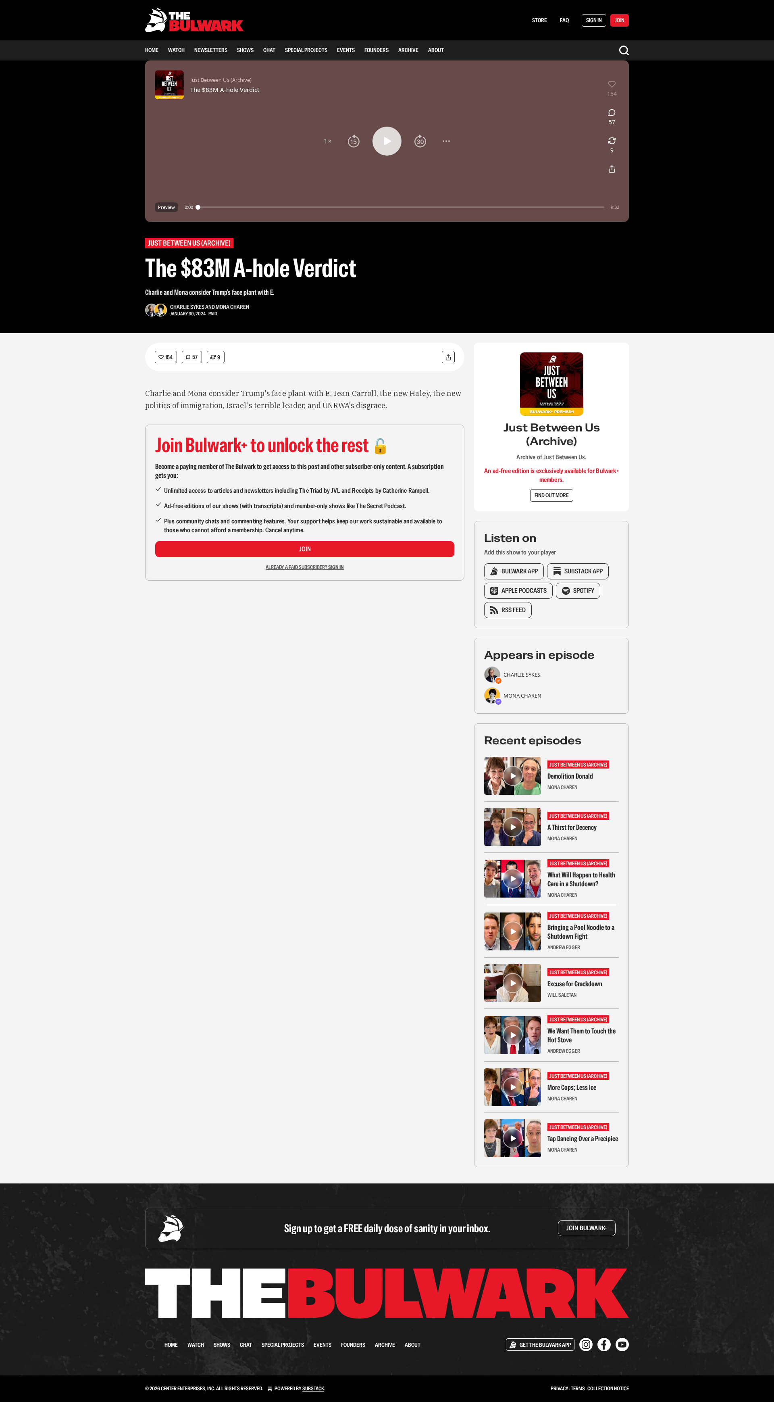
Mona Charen (232, 306)
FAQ (564, 20)
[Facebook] (604, 1344)
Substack (313, 1388)
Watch (176, 50)
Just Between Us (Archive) (189, 243)
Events (346, 50)
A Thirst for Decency (572, 827)
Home (151, 50)
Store (539, 20)
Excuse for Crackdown (574, 983)
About (436, 50)
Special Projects (306, 50)
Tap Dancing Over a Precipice (582, 1138)
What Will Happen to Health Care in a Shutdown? (581, 879)
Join (305, 549)
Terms (578, 1388)
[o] (513, 776)
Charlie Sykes (187, 306)
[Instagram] (586, 1344)
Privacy (559, 1388)
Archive (408, 50)
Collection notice (608, 1388)
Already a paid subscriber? (305, 567)
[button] (328, 141)
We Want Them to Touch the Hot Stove (581, 1035)
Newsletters (210, 50)
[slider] (401, 207)
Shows (245, 50)
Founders (376, 50)
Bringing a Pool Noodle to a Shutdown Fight (580, 932)
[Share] (448, 357)
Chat (269, 50)
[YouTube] (622, 1344)
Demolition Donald (570, 776)
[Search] (624, 50)
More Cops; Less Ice (571, 1087)
